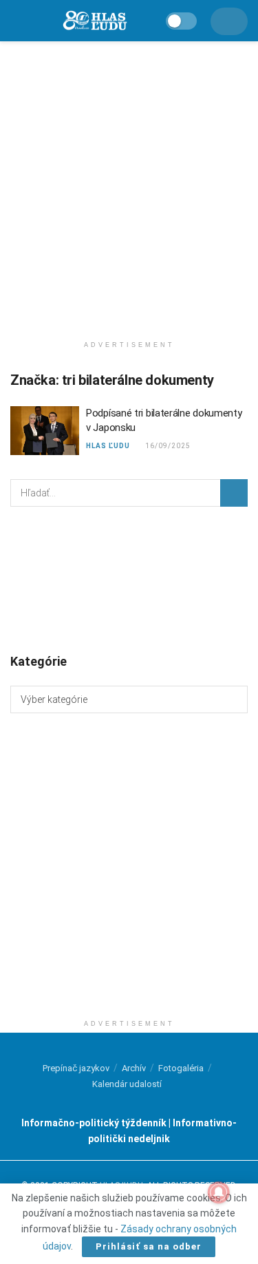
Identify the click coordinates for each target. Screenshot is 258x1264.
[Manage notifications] (219, 1192)
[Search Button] (234, 493)
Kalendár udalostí (127, 1084)
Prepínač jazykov (76, 1068)
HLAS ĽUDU (108, 446)
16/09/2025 (167, 446)
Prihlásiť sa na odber (149, 1246)
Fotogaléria (181, 1068)
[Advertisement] (129, 184)
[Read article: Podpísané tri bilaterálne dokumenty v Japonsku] (44, 431)
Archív (134, 1068)
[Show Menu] (16, 20)
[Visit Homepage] (94, 21)
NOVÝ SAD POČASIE (129, 579)
